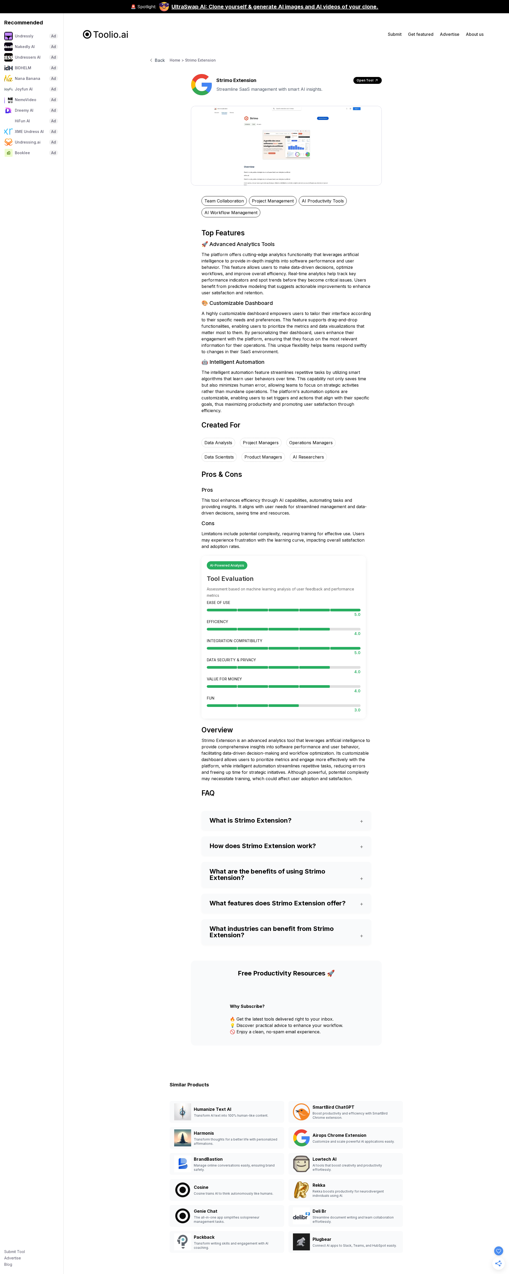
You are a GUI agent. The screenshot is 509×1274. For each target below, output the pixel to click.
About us (475, 34)
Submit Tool (14, 1251)
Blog (8, 1264)
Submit (395, 34)
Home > (177, 60)
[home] (106, 34)
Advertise (12, 1258)
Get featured (420, 34)
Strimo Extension (200, 60)
